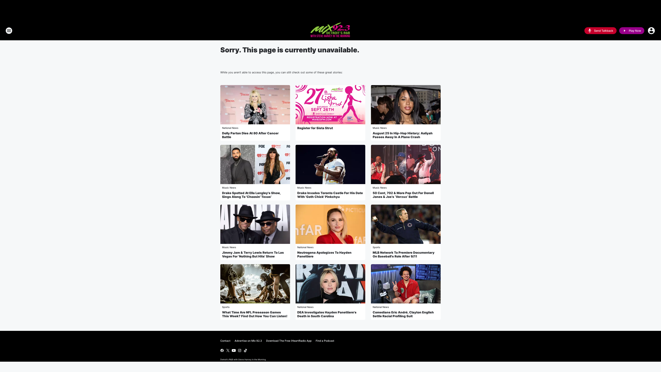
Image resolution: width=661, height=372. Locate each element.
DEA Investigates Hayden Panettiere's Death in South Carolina (326, 314)
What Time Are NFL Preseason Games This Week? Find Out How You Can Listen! (254, 314)
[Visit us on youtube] (234, 350)
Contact (225, 340)
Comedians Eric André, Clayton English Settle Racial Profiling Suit (403, 314)
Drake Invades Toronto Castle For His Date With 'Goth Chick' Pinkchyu (330, 195)
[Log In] (651, 30)
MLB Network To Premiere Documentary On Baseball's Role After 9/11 (403, 254)
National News (230, 127)
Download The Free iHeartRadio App (289, 340)
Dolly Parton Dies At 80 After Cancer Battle (250, 135)
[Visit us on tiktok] (245, 350)
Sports (376, 247)
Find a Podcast (325, 340)
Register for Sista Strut (315, 128)
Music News (380, 127)
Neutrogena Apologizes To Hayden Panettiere (324, 254)
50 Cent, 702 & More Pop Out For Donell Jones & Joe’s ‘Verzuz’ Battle (403, 195)
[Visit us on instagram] (240, 350)
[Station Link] (330, 31)
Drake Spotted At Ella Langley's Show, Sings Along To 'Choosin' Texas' (251, 195)
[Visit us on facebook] (222, 350)
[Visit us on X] (228, 350)
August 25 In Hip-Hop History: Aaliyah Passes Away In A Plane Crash (403, 135)
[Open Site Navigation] (9, 30)
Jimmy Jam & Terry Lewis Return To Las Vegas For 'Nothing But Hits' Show (253, 254)
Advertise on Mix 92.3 (248, 340)
